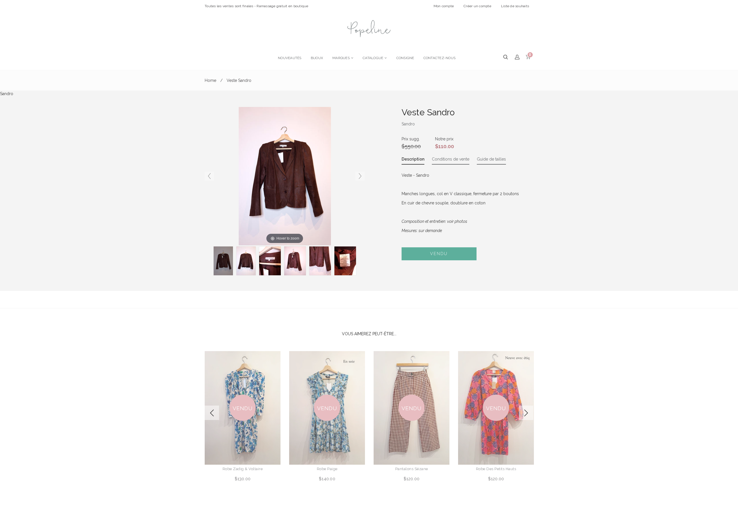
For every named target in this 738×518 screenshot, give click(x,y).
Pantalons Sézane (411, 469)
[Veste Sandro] (270, 260)
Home (210, 80)
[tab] (413, 160)
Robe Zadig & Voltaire (243, 469)
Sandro (408, 124)
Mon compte (444, 6)
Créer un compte (477, 6)
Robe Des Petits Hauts (496, 469)
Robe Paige (327, 469)
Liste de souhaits (515, 6)
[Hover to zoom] (285, 176)
